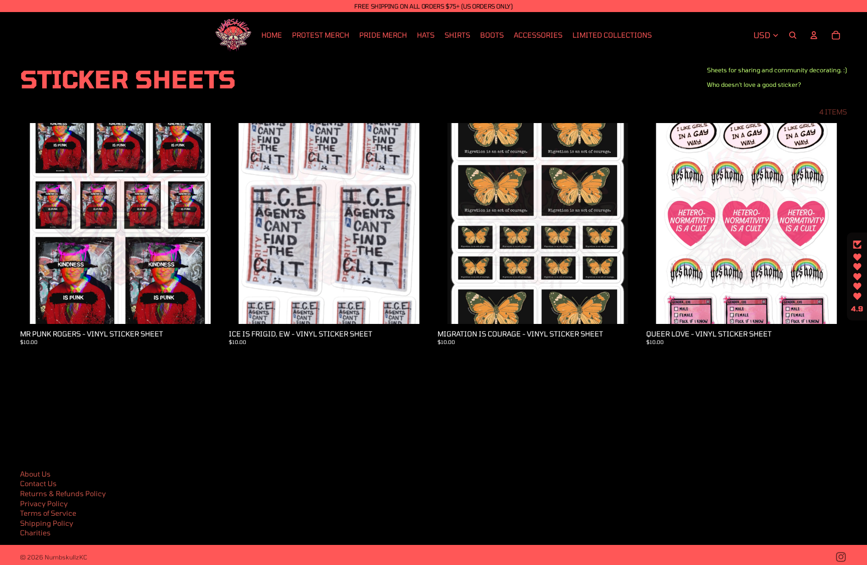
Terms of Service (48, 513)
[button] (857, 277)
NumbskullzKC (66, 556)
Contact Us (38, 483)
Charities (35, 532)
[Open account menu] (814, 35)
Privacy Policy (44, 503)
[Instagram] (841, 557)
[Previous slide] (661, 223)
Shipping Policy (46, 523)
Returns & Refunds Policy (63, 493)
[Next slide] (832, 223)
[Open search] (793, 35)
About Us (35, 474)
